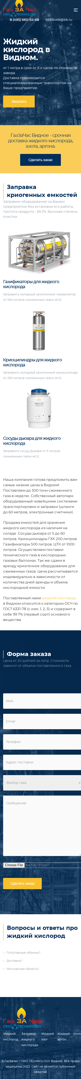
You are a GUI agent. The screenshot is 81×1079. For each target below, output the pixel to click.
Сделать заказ (40, 160)
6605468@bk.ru (54, 19)
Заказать (18, 101)
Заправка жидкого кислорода (29, 1039)
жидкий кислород (59, 598)
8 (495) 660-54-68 (24, 19)
